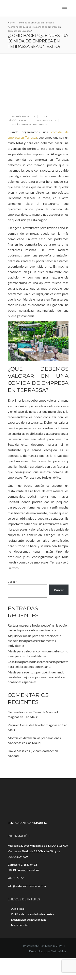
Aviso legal (18, 908)
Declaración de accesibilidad (28, 919)
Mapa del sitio (20, 925)
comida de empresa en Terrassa (29, 124)
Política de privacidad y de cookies (32, 914)
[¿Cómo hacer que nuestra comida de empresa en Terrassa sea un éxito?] (38, 87)
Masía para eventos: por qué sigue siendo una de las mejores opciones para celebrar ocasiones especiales (36, 677)
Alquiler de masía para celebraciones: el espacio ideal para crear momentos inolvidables (35, 640)
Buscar (12, 581)
